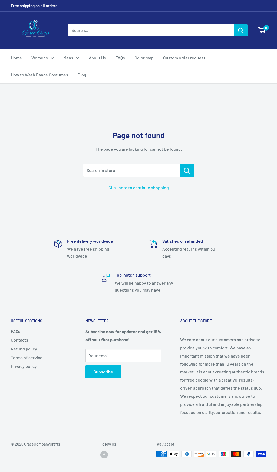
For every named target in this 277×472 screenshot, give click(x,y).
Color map (144, 57)
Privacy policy (24, 366)
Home (16, 57)
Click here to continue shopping (138, 187)
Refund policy (24, 348)
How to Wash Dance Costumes (39, 74)
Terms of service (26, 357)
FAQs (120, 57)
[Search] (241, 30)
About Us (97, 57)
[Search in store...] (187, 170)
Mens (68, 57)
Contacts (19, 339)
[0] (261, 30)
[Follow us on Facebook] (104, 454)
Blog (82, 74)
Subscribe (103, 371)
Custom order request (184, 57)
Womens (39, 57)
